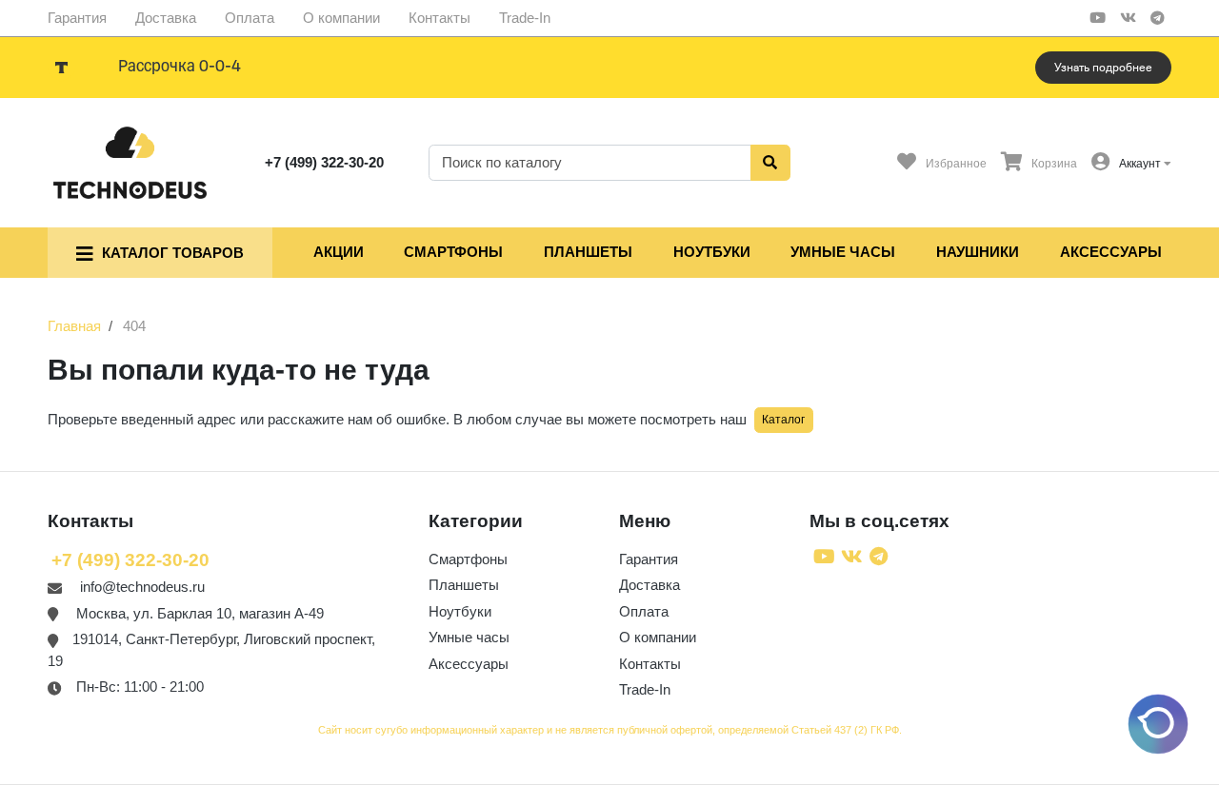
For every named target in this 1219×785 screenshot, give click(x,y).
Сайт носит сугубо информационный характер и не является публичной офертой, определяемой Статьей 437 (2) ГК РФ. (610, 730)
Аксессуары (1111, 252)
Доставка (165, 18)
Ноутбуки (711, 252)
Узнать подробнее (1103, 67)
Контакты (439, 18)
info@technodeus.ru (142, 587)
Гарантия (77, 18)
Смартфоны (453, 252)
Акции (338, 252)
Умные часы (842, 252)
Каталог (783, 419)
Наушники (977, 252)
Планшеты (588, 252)
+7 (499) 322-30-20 (324, 162)
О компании (341, 18)
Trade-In (524, 18)
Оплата (249, 18)
